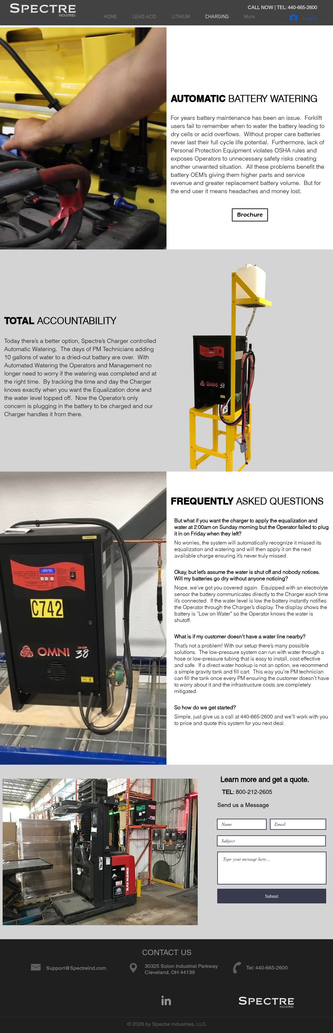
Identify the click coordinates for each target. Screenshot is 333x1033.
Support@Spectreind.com (76, 968)
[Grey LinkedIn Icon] (166, 1000)
